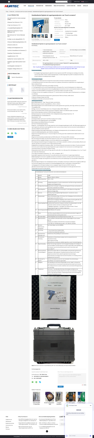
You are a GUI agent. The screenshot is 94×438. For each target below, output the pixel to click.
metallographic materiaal (13, 66)
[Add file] (67, 435)
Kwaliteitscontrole (59, 5)
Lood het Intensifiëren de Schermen (16, 50)
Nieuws (79, 5)
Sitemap (8, 429)
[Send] (90, 435)
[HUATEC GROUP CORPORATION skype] (16, 133)
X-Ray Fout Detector (12, 25)
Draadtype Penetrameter (13, 53)
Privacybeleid (17, 436)
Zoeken (69, 1)
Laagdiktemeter (11, 56)
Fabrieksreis (48, 5)
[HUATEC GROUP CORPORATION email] (9, 133)
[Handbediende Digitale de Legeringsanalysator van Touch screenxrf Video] (39, 26)
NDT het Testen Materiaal (57, 365)
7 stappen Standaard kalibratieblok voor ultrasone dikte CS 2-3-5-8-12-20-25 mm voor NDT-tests (59, 403)
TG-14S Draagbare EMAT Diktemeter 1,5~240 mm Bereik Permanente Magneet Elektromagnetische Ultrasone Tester (70, 403)
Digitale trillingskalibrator (17, 77)
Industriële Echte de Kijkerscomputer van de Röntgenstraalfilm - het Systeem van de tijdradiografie (28, 423)
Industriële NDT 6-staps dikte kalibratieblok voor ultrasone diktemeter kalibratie (36, 403)
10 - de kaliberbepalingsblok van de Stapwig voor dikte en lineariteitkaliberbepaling (47, 427)
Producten (31, 5)
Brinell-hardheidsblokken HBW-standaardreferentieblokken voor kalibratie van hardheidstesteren (50, 403)
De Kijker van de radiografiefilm (14, 39)
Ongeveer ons (39, 5)
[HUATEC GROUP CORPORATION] (11, 6)
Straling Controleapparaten (14, 47)
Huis (25, 5)
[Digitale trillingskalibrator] (9, 77)
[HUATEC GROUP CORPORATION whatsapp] (13, 133)
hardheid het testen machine (14, 59)
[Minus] (90, 405)
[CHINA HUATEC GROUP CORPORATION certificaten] (11, 89)
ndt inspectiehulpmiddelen (69, 365)
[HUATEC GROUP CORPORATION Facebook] (9, 2)
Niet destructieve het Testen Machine (42, 365)
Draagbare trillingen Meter (13, 68)
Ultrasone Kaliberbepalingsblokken (15, 42)
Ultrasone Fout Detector (13, 22)
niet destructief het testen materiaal (23, 11)
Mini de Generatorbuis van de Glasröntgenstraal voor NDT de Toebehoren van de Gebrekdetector (27, 427)
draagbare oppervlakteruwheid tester (16, 61)
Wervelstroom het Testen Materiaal (16, 35)
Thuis (7, 11)
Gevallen (85, 5)
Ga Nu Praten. (77, 1)
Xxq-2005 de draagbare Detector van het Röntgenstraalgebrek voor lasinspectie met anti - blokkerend (28, 420)
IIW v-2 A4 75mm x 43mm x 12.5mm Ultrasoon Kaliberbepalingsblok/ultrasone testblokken (48, 423)
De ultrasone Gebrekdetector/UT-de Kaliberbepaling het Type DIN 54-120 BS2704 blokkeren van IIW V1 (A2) (47, 420)
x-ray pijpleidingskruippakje (13, 28)
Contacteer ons (71, 5)
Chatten (57, 39)
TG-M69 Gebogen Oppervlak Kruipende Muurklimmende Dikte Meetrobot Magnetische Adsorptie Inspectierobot (81, 403)
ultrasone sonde (11, 44)
